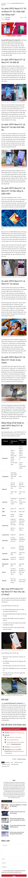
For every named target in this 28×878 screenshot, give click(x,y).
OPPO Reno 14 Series (18, 762)
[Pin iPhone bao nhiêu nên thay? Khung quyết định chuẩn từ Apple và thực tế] (5, 834)
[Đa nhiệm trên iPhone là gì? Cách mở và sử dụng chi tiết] (5, 813)
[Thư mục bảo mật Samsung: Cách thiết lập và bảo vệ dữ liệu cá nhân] (5, 827)
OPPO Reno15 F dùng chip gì (17, 732)
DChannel (3, 3)
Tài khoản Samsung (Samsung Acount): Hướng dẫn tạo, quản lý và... (17, 820)
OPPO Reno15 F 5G (5, 766)
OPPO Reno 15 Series (6, 764)
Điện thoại (7, 762)
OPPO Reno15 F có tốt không (14, 737)
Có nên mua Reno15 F (15, 747)
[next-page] (5, 839)
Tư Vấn (8, 3)
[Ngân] (14, 774)
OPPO (5, 199)
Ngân (14, 780)
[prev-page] (2, 839)
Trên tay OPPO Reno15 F (13, 740)
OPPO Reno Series (14, 764)
